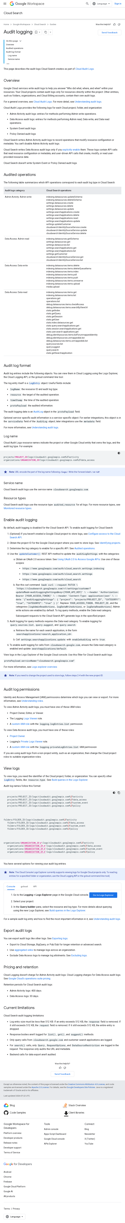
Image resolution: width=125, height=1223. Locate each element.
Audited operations (84, 548)
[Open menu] (5, 3)
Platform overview (12, 1133)
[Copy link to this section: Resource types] (29, 498)
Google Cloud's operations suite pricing (29, 978)
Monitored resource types (17, 508)
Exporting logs (60, 938)
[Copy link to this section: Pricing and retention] (41, 967)
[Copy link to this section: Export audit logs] (35, 931)
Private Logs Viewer (32, 741)
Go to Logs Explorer (103, 895)
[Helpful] (114, 24)
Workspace (35, 4)
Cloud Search (13, 13)
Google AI (8, 1191)
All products (9, 1196)
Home (6, 24)
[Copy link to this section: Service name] (26, 483)
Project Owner (17, 736)
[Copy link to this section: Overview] (23, 81)
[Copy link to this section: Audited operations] (39, 175)
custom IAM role (21, 724)
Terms (7, 1209)
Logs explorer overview (44, 666)
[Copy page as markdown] (45, 32)
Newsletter (90, 1134)
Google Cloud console (54, 1139)
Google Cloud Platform (14, 1186)
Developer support (12, 1147)
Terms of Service (12, 1152)
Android (7, 1172)
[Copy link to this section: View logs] (23, 769)
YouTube (89, 1143)
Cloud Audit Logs (84, 68)
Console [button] (11, 886)
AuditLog (38, 411)
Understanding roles (32, 700)
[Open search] (87, 3)
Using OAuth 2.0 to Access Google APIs (78, 559)
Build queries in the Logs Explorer (70, 779)
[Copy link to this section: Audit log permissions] (42, 690)
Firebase (8, 1181)
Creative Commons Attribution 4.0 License (86, 1084)
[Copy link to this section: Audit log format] (34, 366)
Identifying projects (110, 542)
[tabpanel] (62, 902)
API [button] (35, 886)
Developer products (13, 1138)
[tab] (11, 886)
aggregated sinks (24, 950)
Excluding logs (79, 955)
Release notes (10, 1143)
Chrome (7, 1177)
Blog (87, 1129)
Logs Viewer (30, 718)
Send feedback (110, 32)
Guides (53, 24)
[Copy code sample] (118, 792)
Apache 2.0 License (40, 1087)
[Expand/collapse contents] (20, 41)
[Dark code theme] (118, 453)
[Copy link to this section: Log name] (21, 436)
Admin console (51, 1129)
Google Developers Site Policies (81, 1087)
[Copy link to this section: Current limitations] (38, 1008)
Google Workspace (21, 24)
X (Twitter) (90, 1139)
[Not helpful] (119, 24)
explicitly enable (71, 149)
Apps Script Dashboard (55, 1134)
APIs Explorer (50, 1143)
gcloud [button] (24, 886)
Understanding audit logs (88, 101)
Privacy (16, 1209)
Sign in (117, 3)
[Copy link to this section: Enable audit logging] (40, 520)
